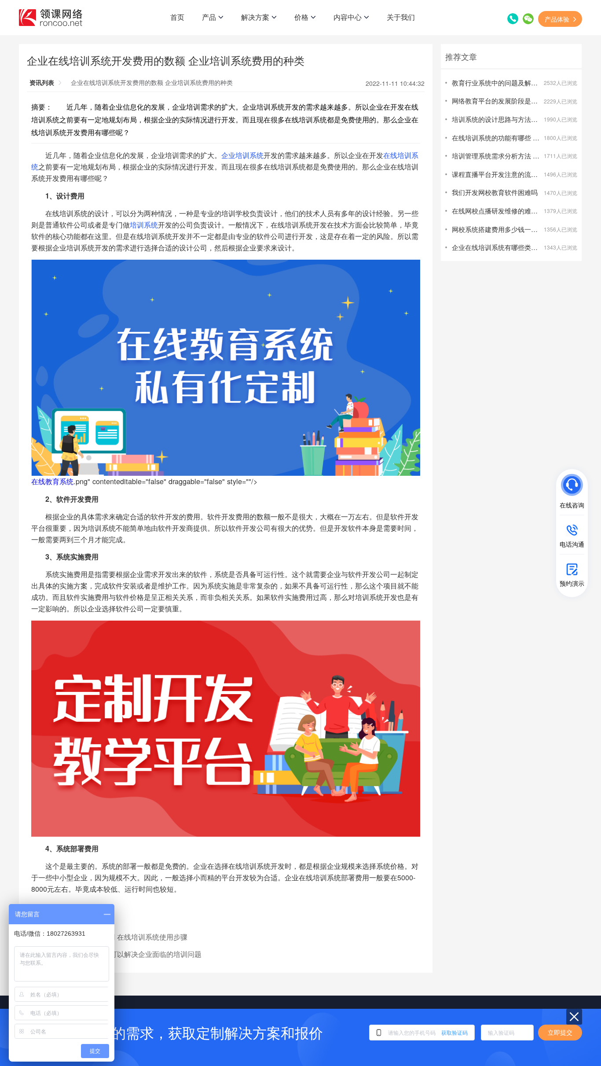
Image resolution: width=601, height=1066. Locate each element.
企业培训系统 (242, 155)
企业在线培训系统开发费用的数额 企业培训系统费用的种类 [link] (152, 82)
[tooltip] (501, 493)
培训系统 (144, 224)
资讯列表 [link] (41, 82)
